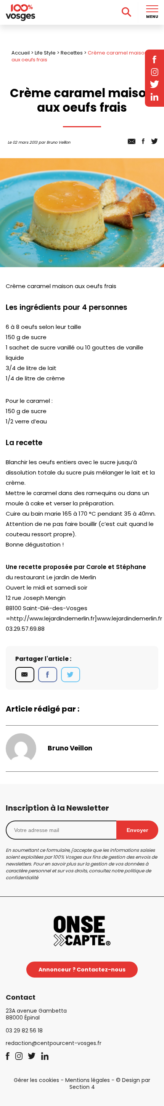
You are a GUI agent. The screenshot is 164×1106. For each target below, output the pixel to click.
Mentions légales (87, 1080)
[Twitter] (70, 674)
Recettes (72, 52)
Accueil (20, 52)
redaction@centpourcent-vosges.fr (53, 1043)
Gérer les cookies (36, 1080)
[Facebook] (47, 674)
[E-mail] (24, 674)
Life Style (45, 52)
